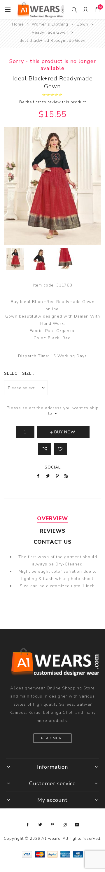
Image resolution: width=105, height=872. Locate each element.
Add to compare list (44, 449)
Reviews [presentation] (53, 530)
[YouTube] (77, 824)
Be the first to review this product (52, 102)
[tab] (52, 518)
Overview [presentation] (52, 518)
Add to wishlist (60, 449)
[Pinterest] (52, 824)
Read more (52, 738)
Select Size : (19, 373)
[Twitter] (40, 824)
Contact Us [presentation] (53, 541)
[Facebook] (28, 824)
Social (53, 467)
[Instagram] (64, 824)
